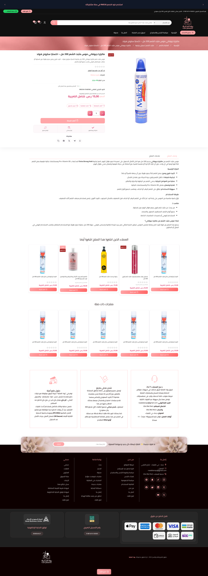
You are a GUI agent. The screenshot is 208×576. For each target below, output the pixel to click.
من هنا (113, 416)
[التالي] (4, 4)
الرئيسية (174, 32)
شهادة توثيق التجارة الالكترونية (58, 492)
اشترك (59, 444)
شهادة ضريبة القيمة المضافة (58, 488)
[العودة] (203, 4)
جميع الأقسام (186, 32)
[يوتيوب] (158, 494)
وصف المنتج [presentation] (172, 156)
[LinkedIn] (158, 487)
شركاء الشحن (129, 476)
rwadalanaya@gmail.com (148, 402)
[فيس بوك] (146, 487)
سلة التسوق (64, 476)
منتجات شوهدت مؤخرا (93, 476)
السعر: (102, 96)
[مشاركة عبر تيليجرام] (74, 141)
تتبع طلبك (130, 496)
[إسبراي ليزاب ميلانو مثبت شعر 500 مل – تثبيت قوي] (134, 259)
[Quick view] (31, 255)
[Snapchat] (152, 479)
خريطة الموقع (129, 464)
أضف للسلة (71, 120)
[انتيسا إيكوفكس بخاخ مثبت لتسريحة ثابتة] (43, 259)
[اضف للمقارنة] (31, 251)
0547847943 (148, 406)
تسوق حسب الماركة (138, 32)
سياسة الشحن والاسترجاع (159, 32)
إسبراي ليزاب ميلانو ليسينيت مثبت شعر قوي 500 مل (135, 278)
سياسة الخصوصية (127, 480)
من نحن (131, 488)
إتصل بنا (98, 492)
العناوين (66, 472)
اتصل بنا (124, 32)
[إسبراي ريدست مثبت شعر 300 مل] (104, 259)
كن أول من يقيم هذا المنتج (96, 70)
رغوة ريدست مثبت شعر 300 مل (108, 277)
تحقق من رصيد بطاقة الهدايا (91, 496)
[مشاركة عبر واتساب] (80, 141)
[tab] (170, 156)
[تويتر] (164, 494)
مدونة (116, 32)
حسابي (66, 464)
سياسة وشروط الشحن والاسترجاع (122, 472)
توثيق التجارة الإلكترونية (37, 527)
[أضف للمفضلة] (31, 247)
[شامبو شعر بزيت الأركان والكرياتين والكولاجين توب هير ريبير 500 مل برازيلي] (73, 259)
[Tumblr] (164, 487)
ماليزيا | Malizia (95, 75)
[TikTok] (158, 479)
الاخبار (99, 468)
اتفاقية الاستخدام (127, 484)
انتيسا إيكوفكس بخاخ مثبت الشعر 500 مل (44, 277)
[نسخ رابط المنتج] (58, 141)
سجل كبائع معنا (63, 484)
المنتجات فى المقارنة (94, 480)
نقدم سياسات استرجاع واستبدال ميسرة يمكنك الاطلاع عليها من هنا (104, 402)
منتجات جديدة (96, 484)
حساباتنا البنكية (96, 488)
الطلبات (66, 468)
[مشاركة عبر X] (69, 141)
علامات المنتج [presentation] (154, 156)
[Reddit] (152, 487)
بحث (54, 22)
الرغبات (66, 480)
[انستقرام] (164, 479)
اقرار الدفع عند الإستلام (125, 468)
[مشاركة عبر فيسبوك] (64, 141)
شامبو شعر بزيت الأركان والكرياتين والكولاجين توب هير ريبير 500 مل (73, 278)
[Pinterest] (146, 479)
